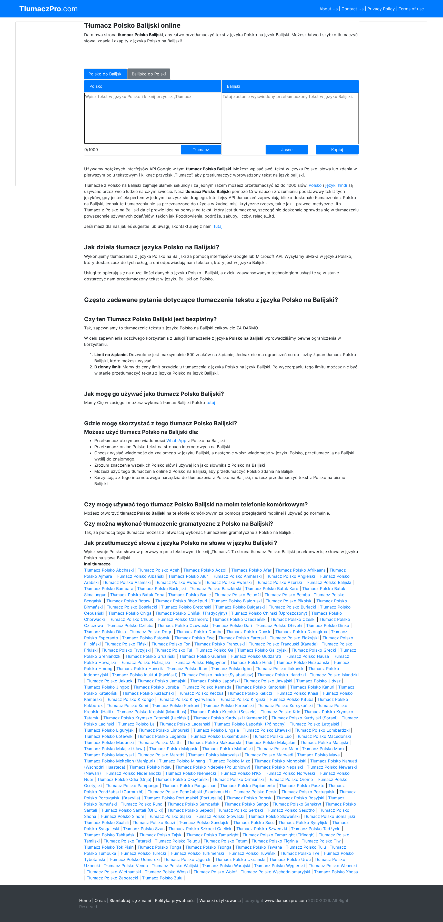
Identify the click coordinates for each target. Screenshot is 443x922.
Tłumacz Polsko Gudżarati (255, 656)
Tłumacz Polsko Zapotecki (112, 877)
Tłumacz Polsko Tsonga (208, 847)
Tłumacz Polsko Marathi (161, 754)
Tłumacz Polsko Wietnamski (114, 871)
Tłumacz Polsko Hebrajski (145, 662)
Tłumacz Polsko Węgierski (279, 865)
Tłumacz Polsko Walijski (175, 865)
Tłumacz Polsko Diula (105, 631)
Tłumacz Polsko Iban (187, 668)
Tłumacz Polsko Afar (251, 570)
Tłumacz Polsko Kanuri (312, 687)
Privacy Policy (381, 8)
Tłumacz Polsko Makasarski (214, 742)
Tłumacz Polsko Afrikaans (300, 570)
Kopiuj (337, 149)
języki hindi (336, 185)
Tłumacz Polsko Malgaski (173, 748)
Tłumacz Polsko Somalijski (329, 816)
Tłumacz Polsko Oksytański (182, 779)
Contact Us (352, 8)
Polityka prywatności (175, 900)
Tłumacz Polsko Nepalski (278, 767)
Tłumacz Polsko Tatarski (127, 840)
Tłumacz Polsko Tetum (226, 840)
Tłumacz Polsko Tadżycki (315, 828)
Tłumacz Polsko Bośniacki (132, 607)
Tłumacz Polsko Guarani (202, 656)
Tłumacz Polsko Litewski (267, 730)
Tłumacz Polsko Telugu (177, 840)
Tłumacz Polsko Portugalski (308, 791)
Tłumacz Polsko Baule (189, 594)
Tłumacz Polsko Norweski (290, 773)
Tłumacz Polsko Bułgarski (240, 607)
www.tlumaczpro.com (286, 900)
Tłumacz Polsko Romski (249, 797)
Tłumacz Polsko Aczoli (205, 570)
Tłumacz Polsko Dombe (199, 631)
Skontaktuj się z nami (130, 900)
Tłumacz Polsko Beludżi (238, 594)
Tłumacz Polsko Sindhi (122, 816)
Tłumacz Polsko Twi (299, 853)
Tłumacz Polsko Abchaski (109, 570)
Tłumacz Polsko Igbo (231, 668)
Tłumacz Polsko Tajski (161, 834)
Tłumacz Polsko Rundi (142, 804)
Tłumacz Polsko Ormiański (238, 779)
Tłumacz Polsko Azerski (279, 582)
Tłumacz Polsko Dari (232, 625)
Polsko (315, 185)
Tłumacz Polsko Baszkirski (215, 588)
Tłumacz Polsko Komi (127, 705)
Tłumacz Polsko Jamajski (161, 680)
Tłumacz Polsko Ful (173, 650)
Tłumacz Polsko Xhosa (336, 871)
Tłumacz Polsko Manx (323, 748)
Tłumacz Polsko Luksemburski (219, 736)
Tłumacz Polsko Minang (182, 760)
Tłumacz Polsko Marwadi (269, 754)
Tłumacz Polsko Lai (137, 724)
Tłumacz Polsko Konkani (175, 705)
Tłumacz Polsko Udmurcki (134, 859)
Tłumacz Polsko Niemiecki (190, 773)
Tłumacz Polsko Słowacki (219, 816)
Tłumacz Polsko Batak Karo (271, 588)
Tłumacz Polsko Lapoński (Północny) (250, 724)
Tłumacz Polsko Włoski (167, 871)
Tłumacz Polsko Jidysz (318, 680)
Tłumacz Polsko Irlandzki (281, 674)
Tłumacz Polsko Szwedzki (261, 828)
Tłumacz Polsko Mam (277, 748)
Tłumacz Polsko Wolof (215, 871)
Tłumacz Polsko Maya (318, 754)
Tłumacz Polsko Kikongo (130, 699)
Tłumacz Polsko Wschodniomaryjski (275, 871)
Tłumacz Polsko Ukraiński (240, 859)
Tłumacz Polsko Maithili (161, 742)
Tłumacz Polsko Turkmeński (197, 853)
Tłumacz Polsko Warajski (226, 865)
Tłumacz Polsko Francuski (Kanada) (283, 643)
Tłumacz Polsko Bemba (287, 594)
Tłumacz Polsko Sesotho (291, 810)
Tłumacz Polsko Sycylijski (303, 822)
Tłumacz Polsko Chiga (130, 613)
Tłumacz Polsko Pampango (132, 785)
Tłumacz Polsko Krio (280, 711)
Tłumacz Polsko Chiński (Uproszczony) (269, 613)
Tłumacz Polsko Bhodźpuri (181, 600)
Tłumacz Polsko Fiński (126, 643)
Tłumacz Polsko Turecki (143, 853)
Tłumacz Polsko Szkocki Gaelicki (200, 828)
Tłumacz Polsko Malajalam (271, 742)
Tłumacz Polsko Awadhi (178, 582)
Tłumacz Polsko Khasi (297, 693)
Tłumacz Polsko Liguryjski (109, 730)
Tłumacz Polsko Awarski (228, 582)
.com (48, 8)
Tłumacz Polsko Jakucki (110, 680)
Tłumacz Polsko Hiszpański (302, 662)
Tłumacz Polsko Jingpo (106, 687)
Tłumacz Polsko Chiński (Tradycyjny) (191, 613)
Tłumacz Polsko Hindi (251, 662)
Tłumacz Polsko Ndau (150, 767)
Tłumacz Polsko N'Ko (240, 773)
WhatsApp (176, 440)
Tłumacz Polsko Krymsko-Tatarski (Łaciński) (146, 717)
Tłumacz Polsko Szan (144, 828)
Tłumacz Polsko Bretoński (186, 607)
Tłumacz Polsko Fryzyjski (126, 650)
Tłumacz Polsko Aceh (158, 570)
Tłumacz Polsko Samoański (193, 804)
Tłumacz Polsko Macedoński (323, 736)
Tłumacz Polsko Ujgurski (188, 859)
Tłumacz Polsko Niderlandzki (133, 773)
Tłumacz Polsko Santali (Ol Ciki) (132, 810)
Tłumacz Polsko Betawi (129, 600)
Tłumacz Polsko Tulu (306, 847)
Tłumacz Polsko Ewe (194, 637)
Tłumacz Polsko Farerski (242, 637)
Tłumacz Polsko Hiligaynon (200, 662)
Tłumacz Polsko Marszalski (214, 754)
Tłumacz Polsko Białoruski (236, 600)
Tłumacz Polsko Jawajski (268, 680)
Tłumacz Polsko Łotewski (109, 736)
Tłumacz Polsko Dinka (327, 625)
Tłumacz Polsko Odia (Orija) (124, 779)
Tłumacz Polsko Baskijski (161, 588)
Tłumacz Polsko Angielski (290, 576)
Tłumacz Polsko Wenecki (333, 865)
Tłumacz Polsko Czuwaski (182, 625)
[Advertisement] (50, 104)
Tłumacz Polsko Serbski (240, 810)
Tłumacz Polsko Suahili (106, 822)
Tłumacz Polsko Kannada (207, 687)
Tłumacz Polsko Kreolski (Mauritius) (151, 711)
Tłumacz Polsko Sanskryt (297, 804)
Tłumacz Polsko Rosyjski (300, 797)
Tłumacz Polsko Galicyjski (262, 650)
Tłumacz (201, 149)
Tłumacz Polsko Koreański (228, 705)
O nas (100, 900)
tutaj (218, 226)
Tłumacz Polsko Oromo (290, 779)
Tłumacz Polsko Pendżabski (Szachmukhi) (189, 791)
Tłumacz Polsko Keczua (201, 693)
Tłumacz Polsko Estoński (146, 637)
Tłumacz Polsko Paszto (302, 785)
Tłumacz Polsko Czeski (293, 619)
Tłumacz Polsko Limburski (163, 730)
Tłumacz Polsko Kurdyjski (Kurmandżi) (230, 717)
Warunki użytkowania (220, 900)
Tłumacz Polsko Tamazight (212, 834)
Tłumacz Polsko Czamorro (182, 619)
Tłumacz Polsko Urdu (290, 859)
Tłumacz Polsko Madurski (109, 742)
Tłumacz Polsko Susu (254, 822)
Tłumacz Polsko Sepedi (190, 810)
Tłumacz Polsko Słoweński (274, 816)
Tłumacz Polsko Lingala (216, 730)
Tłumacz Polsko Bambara (108, 588)
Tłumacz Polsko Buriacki (292, 607)
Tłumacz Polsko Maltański (227, 748)
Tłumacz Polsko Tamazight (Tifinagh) (279, 834)
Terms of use (411, 8)
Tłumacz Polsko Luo (272, 736)
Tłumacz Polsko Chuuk (131, 619)
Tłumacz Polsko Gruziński (150, 656)
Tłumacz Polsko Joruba (156, 687)
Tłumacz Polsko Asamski (127, 582)
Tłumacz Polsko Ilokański (280, 668)
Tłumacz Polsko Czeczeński (239, 619)
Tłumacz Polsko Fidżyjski (294, 637)
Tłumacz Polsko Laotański (184, 724)
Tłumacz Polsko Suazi (154, 822)
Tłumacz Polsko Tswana (258, 847)
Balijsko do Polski (149, 73)
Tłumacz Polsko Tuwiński (252, 853)
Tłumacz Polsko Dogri (151, 631)
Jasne (287, 149)
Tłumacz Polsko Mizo (229, 760)
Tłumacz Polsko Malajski (324, 742)
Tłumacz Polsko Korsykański (285, 705)
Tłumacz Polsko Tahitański (110, 834)
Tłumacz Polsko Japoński (215, 680)
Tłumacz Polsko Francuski (219, 643)
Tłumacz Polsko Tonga (159, 847)
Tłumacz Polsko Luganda (161, 736)
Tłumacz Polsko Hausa (307, 656)
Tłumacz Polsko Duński (248, 631)
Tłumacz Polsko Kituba (291, 699)
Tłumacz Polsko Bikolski (289, 600)
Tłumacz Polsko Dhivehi (279, 625)
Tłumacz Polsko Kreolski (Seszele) (223, 711)
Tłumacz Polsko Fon (171, 643)
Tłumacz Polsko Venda (126, 865)
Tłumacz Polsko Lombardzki (322, 730)
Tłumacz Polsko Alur (188, 576)
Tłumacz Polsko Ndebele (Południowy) (212, 767)
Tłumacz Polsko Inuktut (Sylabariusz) (218, 674)
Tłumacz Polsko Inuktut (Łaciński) (145, 674)
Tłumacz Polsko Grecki (313, 650)
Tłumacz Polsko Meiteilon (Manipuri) (119, 760)
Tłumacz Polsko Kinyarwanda (186, 699)
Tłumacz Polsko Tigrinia (274, 840)
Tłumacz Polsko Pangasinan (189, 785)
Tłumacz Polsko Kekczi (249, 693)
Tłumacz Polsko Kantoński (260, 687)
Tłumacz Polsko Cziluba (130, 625)
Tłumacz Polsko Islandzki (334, 674)
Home (85, 900)
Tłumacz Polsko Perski (256, 791)
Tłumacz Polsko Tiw (321, 840)
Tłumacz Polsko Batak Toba (137, 594)
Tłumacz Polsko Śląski (169, 816)
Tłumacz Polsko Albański (140, 576)
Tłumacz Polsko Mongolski (280, 760)
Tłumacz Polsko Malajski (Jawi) (114, 748)
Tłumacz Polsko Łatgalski (314, 724)
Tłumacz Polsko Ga (214, 650)
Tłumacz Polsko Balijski (328, 582)
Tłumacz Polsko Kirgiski (242, 699)
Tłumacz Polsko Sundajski (204, 822)
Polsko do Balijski (105, 73)
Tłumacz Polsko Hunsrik (139, 668)
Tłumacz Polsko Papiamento (247, 785)
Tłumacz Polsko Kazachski (148, 693)
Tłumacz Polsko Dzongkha (301, 631)
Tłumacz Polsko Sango (246, 804)
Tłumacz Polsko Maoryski (109, 754)
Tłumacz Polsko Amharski (237, 576)
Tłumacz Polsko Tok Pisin (109, 847)
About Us (328, 8)
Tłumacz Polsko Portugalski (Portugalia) (183, 797)
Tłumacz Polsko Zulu (162, 877)
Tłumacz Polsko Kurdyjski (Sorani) (304, 717)
